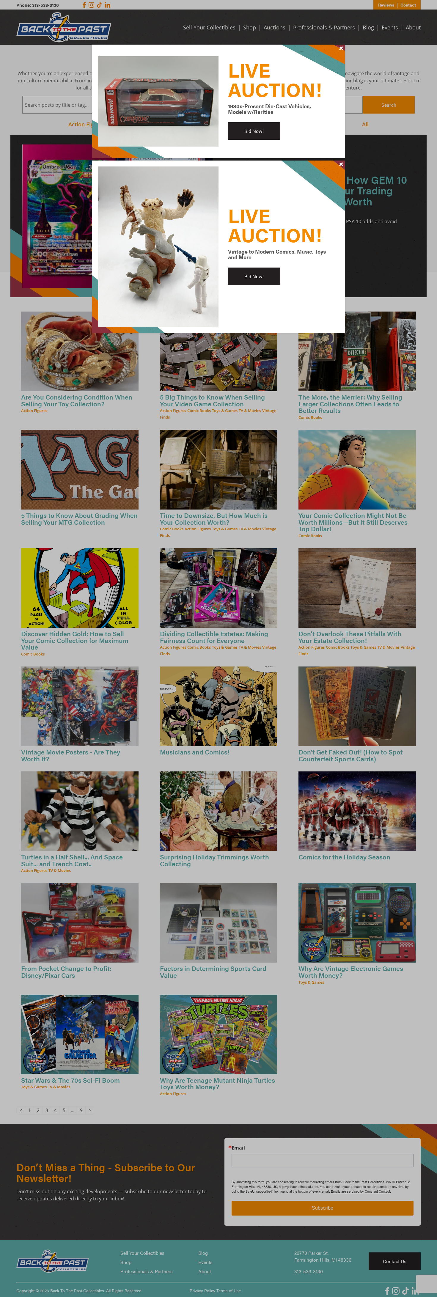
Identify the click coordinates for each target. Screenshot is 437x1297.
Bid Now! (254, 131)
